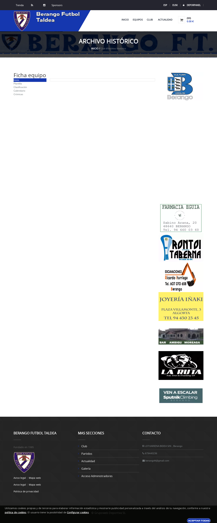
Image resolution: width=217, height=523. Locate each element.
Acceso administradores (97, 476)
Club (150, 19)
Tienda (20, 5)
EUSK (175, 5)
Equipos (138, 19)
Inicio (125, 19)
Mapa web (35, 477)
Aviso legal (20, 477)
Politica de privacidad (26, 491)
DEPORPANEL (194, 5)
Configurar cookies (78, 512)
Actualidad (165, 19)
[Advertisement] (181, 152)
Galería (86, 468)
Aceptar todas (199, 520)
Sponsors (57, 5)
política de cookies (15, 512)
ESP (165, 5)
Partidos (86, 454)
